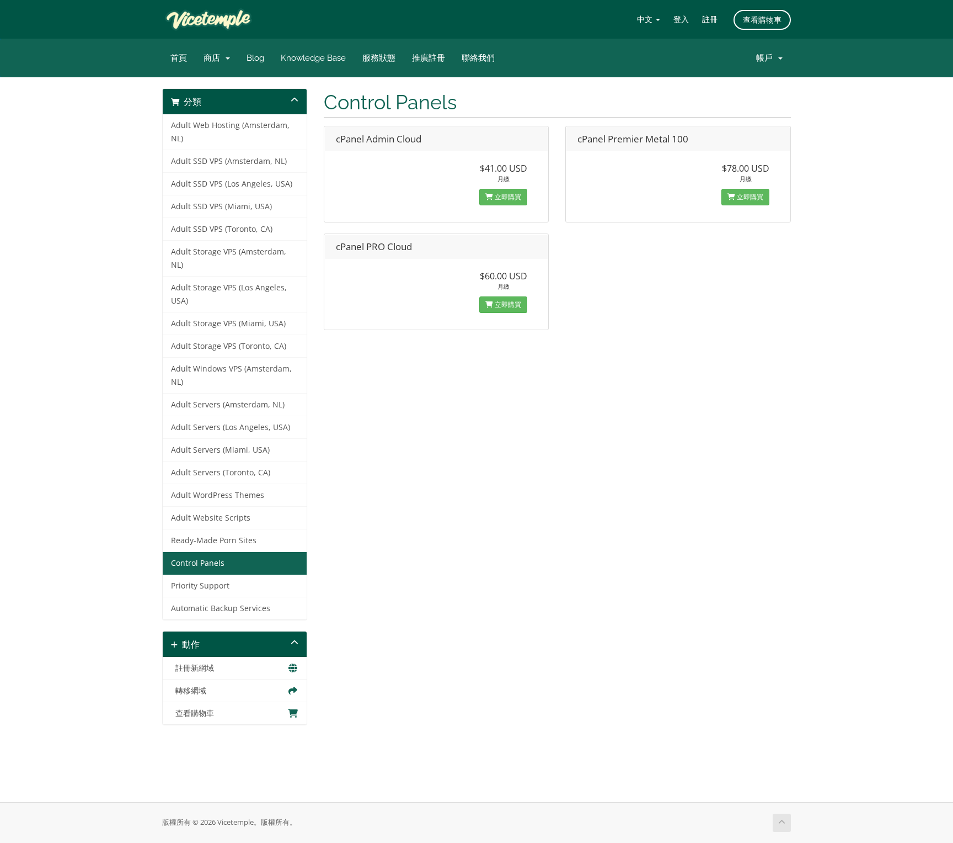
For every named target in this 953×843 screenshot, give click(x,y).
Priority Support (200, 586)
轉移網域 (188, 691)
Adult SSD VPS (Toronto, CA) (221, 229)
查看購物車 (762, 19)
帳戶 (766, 58)
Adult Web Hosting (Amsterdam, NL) (230, 132)
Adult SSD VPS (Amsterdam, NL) (229, 161)
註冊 (710, 19)
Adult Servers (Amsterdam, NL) (228, 405)
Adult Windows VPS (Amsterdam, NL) (231, 375)
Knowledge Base (313, 58)
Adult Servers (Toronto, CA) (220, 473)
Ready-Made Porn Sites (213, 540)
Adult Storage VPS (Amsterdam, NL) (228, 258)
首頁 (178, 58)
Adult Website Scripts (210, 518)
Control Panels (197, 563)
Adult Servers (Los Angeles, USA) (230, 427)
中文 (646, 19)
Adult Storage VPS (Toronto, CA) (228, 346)
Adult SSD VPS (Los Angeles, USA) (231, 184)
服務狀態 (378, 58)
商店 (214, 58)
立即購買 (507, 197)
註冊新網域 (192, 668)
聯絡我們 (478, 58)
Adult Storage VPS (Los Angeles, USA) (229, 294)
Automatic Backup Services (220, 608)
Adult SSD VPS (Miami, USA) (221, 206)
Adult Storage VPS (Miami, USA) (228, 323)
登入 (681, 19)
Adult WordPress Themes (217, 495)
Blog (255, 58)
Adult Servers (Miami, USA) (220, 450)
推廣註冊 (428, 58)
